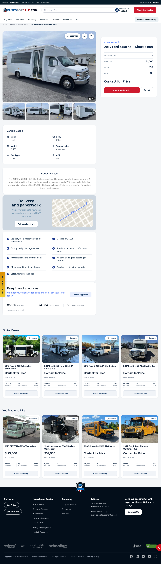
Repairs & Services (40, 509)
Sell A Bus (20, 19)
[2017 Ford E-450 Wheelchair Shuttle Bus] (21, 349)
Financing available (43, 2)
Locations (55, 19)
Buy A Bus (8, 19)
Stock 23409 (110, 42)
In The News (38, 514)
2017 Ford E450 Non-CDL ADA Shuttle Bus (58, 367)
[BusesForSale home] (29, 10)
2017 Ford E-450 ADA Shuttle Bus (100, 366)
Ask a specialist (145, 2)
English (155, 2)
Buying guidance (28, 2)
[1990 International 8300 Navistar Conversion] (60, 429)
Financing (32, 19)
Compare (74, 36)
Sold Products (38, 504)
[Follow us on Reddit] (143, 556)
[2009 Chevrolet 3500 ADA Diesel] (100, 429)
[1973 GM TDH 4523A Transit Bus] (21, 429)
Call (149, 90)
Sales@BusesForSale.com (106, 515)
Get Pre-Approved (80, 294)
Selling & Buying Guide (42, 527)
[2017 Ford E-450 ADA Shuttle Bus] (100, 349)
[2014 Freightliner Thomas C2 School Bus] (139, 429)
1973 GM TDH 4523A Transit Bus (20, 446)
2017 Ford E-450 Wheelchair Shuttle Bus (18, 367)
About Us (65, 514)
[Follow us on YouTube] (149, 556)
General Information (41, 518)
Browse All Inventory (146, 19)
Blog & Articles (39, 523)
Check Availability (145, 10)
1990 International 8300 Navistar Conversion (59, 447)
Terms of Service (77, 556)
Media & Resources (40, 532)
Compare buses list (69, 504)
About (78, 19)
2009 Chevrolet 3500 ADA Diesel (99, 446)
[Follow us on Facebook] (131, 556)
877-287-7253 (118, 10)
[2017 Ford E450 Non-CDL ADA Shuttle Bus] (60, 349)
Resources (67, 19)
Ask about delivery (26, 224)
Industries (44, 19)
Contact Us (66, 509)
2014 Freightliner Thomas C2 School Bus (135, 447)
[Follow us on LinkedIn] (137, 556)
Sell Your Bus (13, 512)
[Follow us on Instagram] (155, 556)
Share (84, 36)
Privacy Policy (93, 556)
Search (117, 10)
